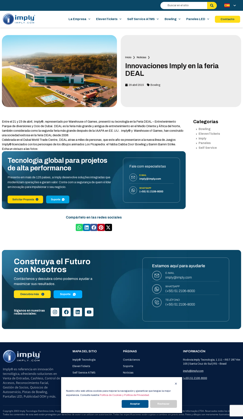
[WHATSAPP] (157, 289)
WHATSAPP (172, 286)
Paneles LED (195, 19)
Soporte (128, 366)
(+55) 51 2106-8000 (180, 291)
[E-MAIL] (157, 275)
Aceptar (135, 404)
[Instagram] (55, 312)
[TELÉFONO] (157, 302)
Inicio (128, 57)
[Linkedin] (77, 312)
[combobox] (183, 5)
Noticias (141, 57)
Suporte (55, 199)
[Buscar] (212, 5)
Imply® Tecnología (84, 359)
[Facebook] (66, 312)
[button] (79, 227)
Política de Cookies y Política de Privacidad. (125, 395)
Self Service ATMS (141, 19)
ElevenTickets (107, 19)
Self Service (208, 147)
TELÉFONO (172, 299)
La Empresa (77, 19)
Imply (202, 138)
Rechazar (163, 404)
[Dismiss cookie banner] (176, 384)
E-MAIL (169, 273)
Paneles (205, 143)
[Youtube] (89, 312)
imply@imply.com (178, 277)
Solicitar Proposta (23, 199)
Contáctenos (131, 359)
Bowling (171, 19)
